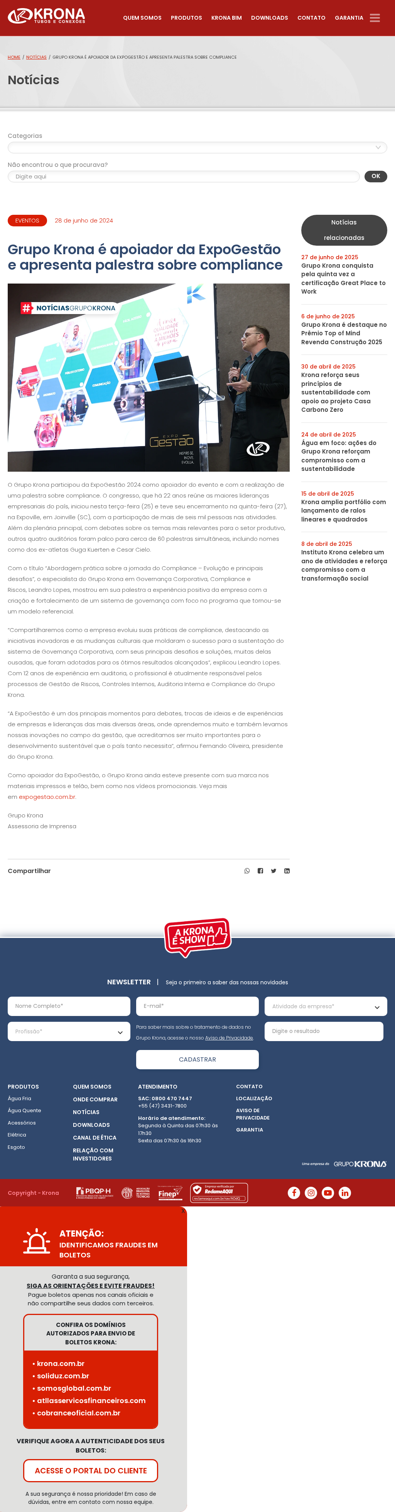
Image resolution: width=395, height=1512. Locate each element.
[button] (247, 871)
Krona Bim (226, 18)
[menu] (378, 18)
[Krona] (46, 14)
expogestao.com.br (47, 797)
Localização (254, 1098)
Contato (311, 18)
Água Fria (19, 1098)
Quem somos (142, 18)
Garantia (349, 18)
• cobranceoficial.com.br (76, 1413)
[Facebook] (294, 1192)
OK (375, 176)
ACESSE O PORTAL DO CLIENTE (91, 1470)
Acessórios (22, 1122)
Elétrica (17, 1134)
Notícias (36, 57)
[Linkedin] (345, 1192)
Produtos (186, 18)
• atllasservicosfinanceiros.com (89, 1400)
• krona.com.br (58, 1363)
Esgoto (16, 1147)
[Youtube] (328, 1192)
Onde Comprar (95, 1099)
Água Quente (24, 1110)
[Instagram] (311, 1192)
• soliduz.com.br (60, 1376)
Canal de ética (94, 1138)
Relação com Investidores (93, 1154)
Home (14, 57)
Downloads (269, 18)
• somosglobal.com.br (71, 1388)
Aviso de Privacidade (229, 1038)
